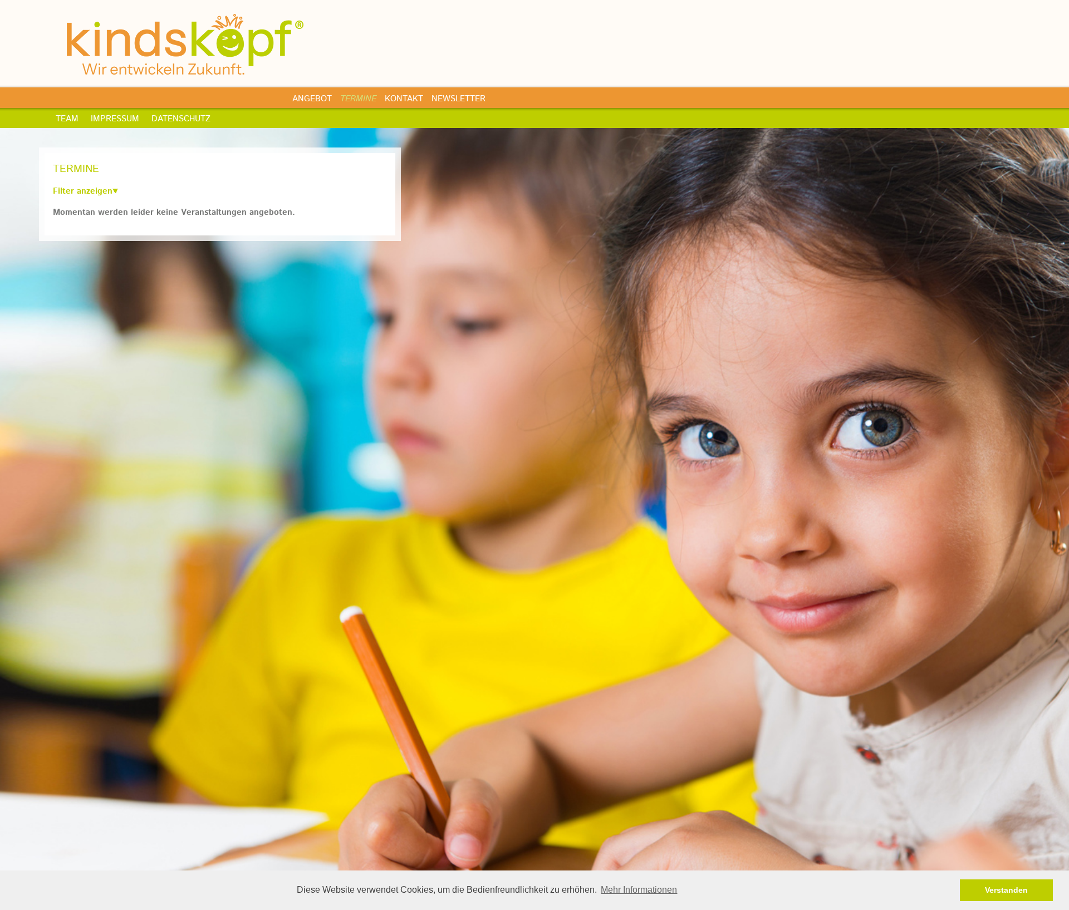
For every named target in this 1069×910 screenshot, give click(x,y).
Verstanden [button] (1006, 890)
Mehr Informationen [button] (639, 889)
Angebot (312, 99)
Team (67, 119)
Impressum (115, 119)
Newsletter (458, 99)
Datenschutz (180, 119)
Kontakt (404, 99)
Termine (358, 99)
